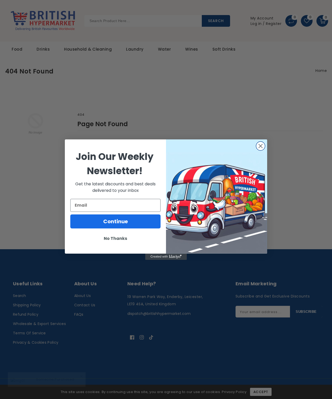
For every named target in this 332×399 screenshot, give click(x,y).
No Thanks (115, 238)
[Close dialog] (260, 146)
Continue (115, 221)
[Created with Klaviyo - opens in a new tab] (166, 257)
